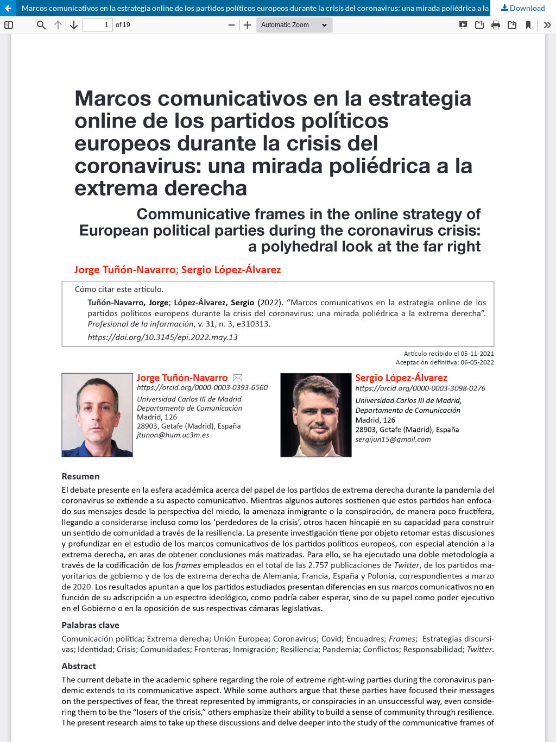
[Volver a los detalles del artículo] (8, 8)
